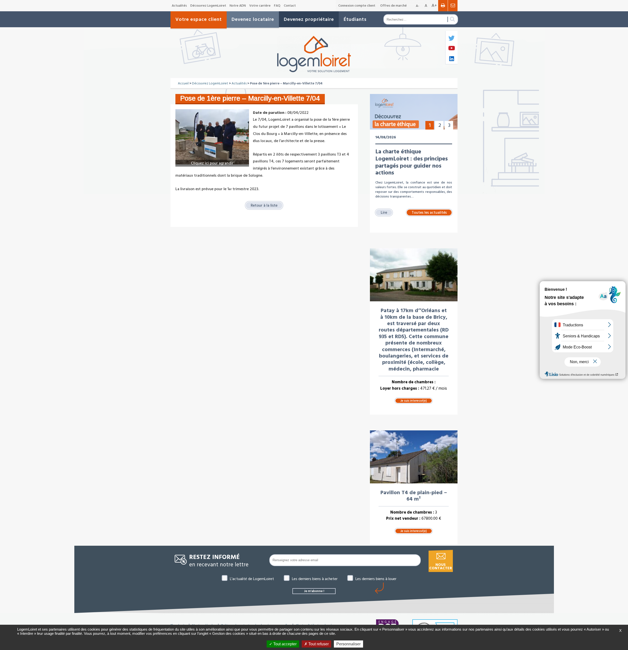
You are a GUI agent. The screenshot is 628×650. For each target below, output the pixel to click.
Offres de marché (393, 5)
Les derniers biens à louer (375, 579)
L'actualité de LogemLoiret (252, 579)
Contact (290, 5)
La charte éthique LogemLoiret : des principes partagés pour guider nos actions (411, 162)
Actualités (179, 5)
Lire (384, 212)
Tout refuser (318, 644)
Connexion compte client (356, 5)
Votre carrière (260, 5)
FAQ (277, 5)
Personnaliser (348, 644)
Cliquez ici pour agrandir (212, 163)
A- (417, 5)
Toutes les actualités (429, 212)
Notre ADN (238, 5)
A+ (434, 5)
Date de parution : (269, 112)
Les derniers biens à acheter (315, 579)
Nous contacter (440, 566)
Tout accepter (284, 644)
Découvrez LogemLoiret (208, 5)
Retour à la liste (264, 205)
